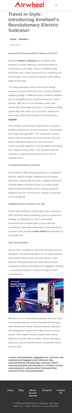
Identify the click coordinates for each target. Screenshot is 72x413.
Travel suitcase (26, 370)
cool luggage (24, 360)
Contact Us (61, 391)
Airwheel (38, 370)
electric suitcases (27, 60)
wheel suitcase (42, 368)
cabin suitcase (42, 362)
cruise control (39, 231)
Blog (21, 390)
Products (47, 390)
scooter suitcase (17, 357)
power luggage (34, 357)
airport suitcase (26, 368)
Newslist (23, 39)
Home (13, 39)
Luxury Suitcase (50, 406)
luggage (12, 119)
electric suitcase (45, 365)
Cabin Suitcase (33, 406)
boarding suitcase (27, 365)
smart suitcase (39, 360)
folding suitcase (26, 362)
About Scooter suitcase (32, 393)
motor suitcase (50, 357)
